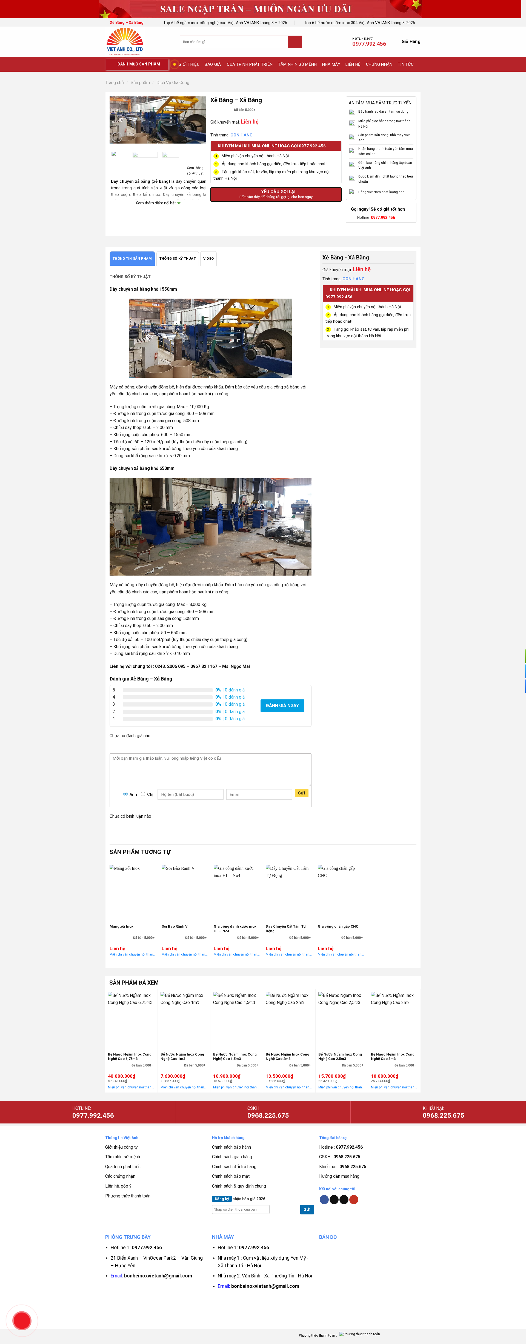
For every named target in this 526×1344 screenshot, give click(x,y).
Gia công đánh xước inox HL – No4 (235, 928)
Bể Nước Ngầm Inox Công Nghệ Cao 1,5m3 (235, 1056)
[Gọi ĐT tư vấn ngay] (518, 656)
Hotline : (341, 1147)
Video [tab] (208, 258)
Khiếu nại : (342, 1166)
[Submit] (295, 42)
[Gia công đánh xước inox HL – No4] (237, 916)
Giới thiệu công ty (121, 1147)
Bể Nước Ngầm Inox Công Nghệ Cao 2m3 (287, 1056)
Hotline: (376, 217)
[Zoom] (117, 137)
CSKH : (339, 1156)
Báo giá (213, 64)
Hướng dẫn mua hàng (339, 1176)
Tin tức (406, 64)
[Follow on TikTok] (334, 1199)
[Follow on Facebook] (324, 1199)
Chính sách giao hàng (232, 1156)
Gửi (301, 793)
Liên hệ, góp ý (118, 1186)
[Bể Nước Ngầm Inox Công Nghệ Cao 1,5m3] (236, 1019)
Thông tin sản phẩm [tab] (132, 258)
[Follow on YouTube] (353, 1199)
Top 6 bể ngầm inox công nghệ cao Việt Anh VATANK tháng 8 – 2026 (225, 22)
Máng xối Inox (121, 926)
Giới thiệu (189, 64)
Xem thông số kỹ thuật (195, 170)
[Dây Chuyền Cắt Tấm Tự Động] (289, 916)
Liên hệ (353, 64)
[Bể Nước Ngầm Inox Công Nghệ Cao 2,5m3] (341, 1019)
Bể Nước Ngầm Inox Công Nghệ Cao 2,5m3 (340, 1056)
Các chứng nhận (120, 1176)
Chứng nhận (379, 64)
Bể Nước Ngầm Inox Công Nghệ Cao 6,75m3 (129, 1056)
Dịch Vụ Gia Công (172, 82)
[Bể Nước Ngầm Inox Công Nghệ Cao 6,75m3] (131, 1019)
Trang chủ (114, 82)
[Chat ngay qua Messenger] (518, 671)
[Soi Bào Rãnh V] (185, 916)
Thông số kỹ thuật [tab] (177, 258)
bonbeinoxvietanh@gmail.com (158, 1276)
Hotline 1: (136, 1247)
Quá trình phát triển (250, 64)
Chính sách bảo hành (231, 1147)
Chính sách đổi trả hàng (234, 1166)
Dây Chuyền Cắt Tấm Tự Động (286, 928)
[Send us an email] (343, 1199)
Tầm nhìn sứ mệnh (297, 64)
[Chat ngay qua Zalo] (518, 686)
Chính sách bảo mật (231, 1176)
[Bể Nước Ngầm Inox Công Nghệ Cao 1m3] (184, 1019)
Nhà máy (331, 64)
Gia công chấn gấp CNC (338, 926)
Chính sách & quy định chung (239, 1186)
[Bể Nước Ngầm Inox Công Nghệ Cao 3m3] (394, 1019)
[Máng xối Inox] (133, 916)
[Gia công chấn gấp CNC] (341, 916)
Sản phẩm (140, 82)
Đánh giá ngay (282, 705)
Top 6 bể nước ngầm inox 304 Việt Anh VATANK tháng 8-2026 (359, 22)
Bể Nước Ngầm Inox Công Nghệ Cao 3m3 (392, 1056)
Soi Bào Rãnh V (175, 926)
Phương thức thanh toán (127, 1196)
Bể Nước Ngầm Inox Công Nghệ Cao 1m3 (182, 1056)
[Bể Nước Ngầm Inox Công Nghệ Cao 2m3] (289, 1019)
